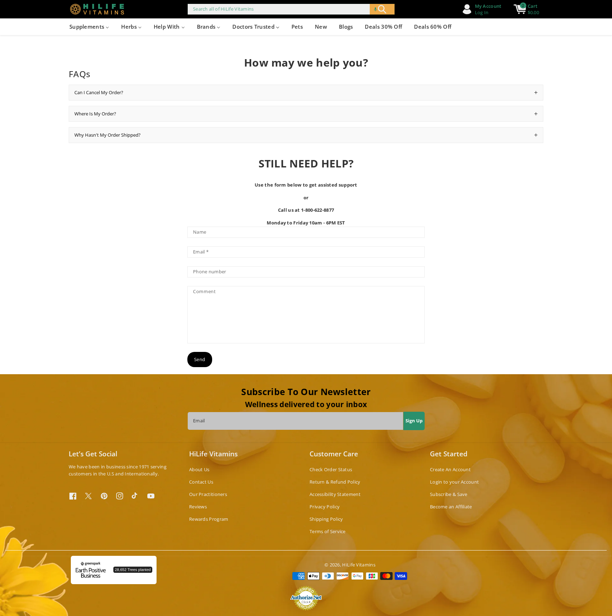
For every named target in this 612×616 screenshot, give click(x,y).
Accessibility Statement (335, 494)
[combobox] (291, 9)
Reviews (198, 506)
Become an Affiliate (451, 506)
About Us (199, 469)
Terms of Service (328, 531)
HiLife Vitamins (358, 564)
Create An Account (450, 469)
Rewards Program (208, 519)
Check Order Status (331, 469)
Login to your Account (454, 482)
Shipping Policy (326, 519)
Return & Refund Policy (335, 482)
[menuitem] (89, 27)
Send (199, 359)
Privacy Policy (325, 506)
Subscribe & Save (449, 494)
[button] (375, 9)
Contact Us (201, 482)
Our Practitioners (208, 494)
